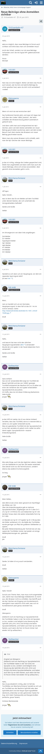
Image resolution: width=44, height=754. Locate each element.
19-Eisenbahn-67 (10, 17)
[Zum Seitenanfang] (40, 751)
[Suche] (30, 3)
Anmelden (10, 732)
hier (9, 278)
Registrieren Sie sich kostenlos (19, 725)
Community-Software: (22, 751)
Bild (22, 345)
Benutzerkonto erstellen (29, 732)
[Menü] (41, 3)
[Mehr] (40, 36)
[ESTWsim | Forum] (3, 3)
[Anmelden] (36, 2)
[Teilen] (41, 21)
